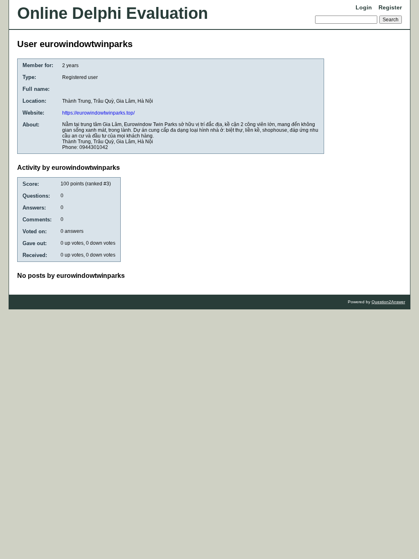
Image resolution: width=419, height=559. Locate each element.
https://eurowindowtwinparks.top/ (98, 113)
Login (364, 7)
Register (390, 7)
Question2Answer (388, 302)
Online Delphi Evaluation (112, 13)
